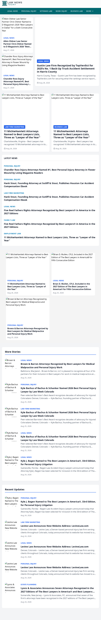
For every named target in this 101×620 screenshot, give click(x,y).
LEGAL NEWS (12, 11)
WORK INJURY (61, 11)
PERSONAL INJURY (28, 11)
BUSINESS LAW (77, 11)
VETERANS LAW (46, 11)
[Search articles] (98, 3)
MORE (88, 11)
